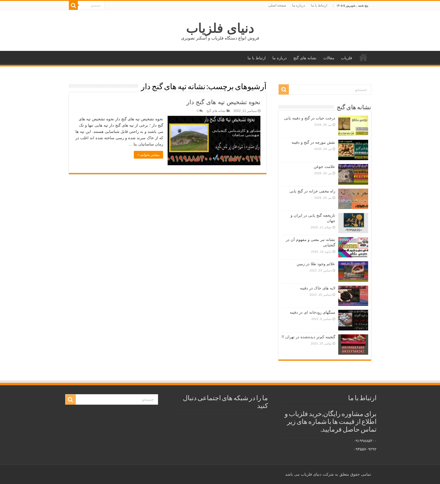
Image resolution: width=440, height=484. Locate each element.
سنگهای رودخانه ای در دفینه (312, 312)
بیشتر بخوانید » (148, 155)
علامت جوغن (324, 166)
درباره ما (298, 5)
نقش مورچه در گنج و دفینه (313, 142)
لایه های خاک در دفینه (317, 288)
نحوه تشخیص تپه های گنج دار (223, 102)
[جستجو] (73, 5)
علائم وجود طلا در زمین (316, 264)
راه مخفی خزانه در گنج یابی (312, 191)
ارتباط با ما (319, 5)
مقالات (328, 58)
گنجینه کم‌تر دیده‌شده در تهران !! (308, 337)
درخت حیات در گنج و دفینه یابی (309, 118)
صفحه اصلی (277, 5)
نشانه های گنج (305, 58)
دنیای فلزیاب (220, 28)
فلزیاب (346, 58)
